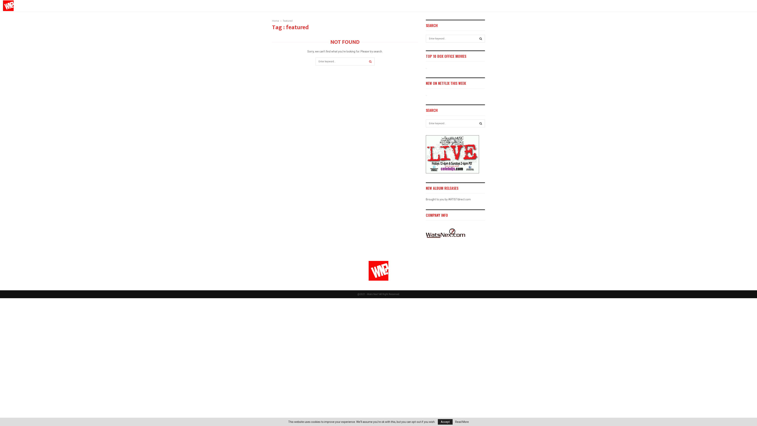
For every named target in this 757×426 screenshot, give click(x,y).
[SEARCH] (480, 39)
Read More (462, 421)
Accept (445, 421)
